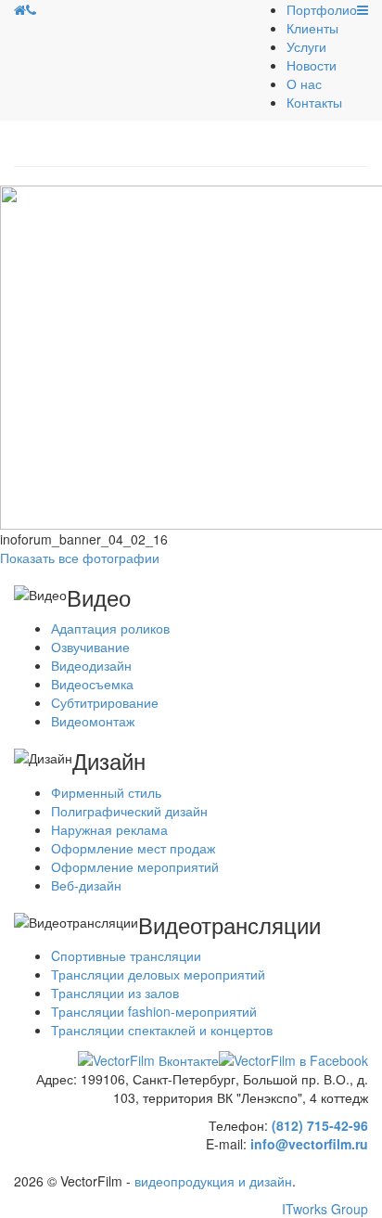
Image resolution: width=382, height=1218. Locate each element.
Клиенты (312, 28)
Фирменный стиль (106, 792)
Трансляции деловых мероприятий (158, 974)
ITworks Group (325, 1208)
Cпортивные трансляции (126, 955)
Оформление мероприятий (135, 866)
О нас (304, 83)
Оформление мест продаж (133, 848)
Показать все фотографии (79, 557)
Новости (311, 65)
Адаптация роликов (110, 628)
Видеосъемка (92, 683)
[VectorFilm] (20, 9)
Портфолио (321, 9)
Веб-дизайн (86, 885)
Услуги (306, 46)
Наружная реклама (109, 829)
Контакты (314, 102)
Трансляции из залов (115, 992)
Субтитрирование (105, 702)
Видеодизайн (91, 665)
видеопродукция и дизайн (213, 1181)
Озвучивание (90, 646)
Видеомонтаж (92, 721)
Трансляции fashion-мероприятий (154, 1011)
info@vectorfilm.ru (309, 1144)
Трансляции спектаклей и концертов (162, 1029)
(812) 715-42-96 (320, 1125)
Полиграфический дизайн (129, 810)
